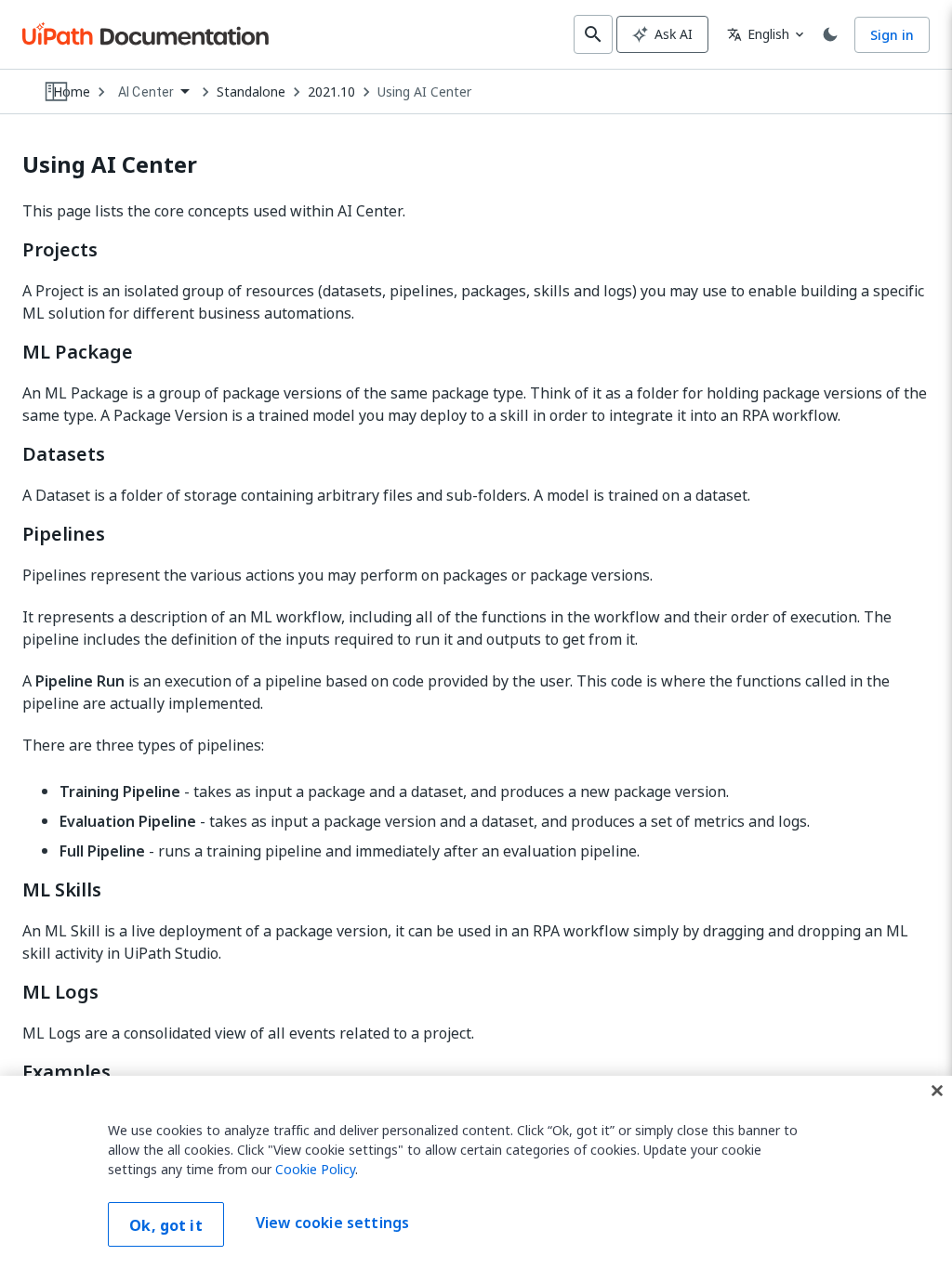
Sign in (892, 35)
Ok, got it (166, 1225)
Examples (66, 1072)
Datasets (63, 454)
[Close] (937, 1090)
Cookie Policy (315, 1169)
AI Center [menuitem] (146, 92)
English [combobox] (758, 34)
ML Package (77, 352)
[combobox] (153, 92)
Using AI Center (424, 91)
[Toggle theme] (830, 34)
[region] (476, 1172)
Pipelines (63, 534)
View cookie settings (332, 1222)
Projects (60, 250)
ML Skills (61, 890)
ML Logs (60, 992)
